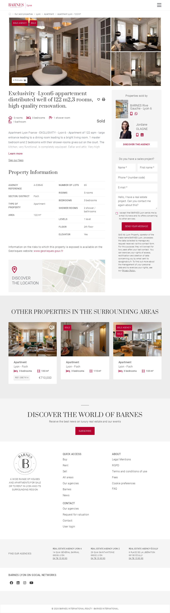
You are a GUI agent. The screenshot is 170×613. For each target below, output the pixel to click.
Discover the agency (136, 144)
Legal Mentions (121, 459)
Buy (65, 459)
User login (69, 526)
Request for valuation (76, 514)
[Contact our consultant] (131, 113)
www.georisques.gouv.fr (48, 251)
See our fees (15, 160)
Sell (65, 471)
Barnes (67, 489)
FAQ (114, 488)
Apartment (49, 14)
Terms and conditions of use (129, 471)
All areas (68, 477)
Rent (65, 465)
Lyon (38, 14)
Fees (115, 477)
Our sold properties (24, 14)
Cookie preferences (123, 483)
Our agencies (71, 483)
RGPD (115, 465)
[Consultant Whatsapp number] (136, 113)
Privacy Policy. (129, 270)
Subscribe (85, 431)
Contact (67, 520)
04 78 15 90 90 (60, 558)
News (66, 495)
